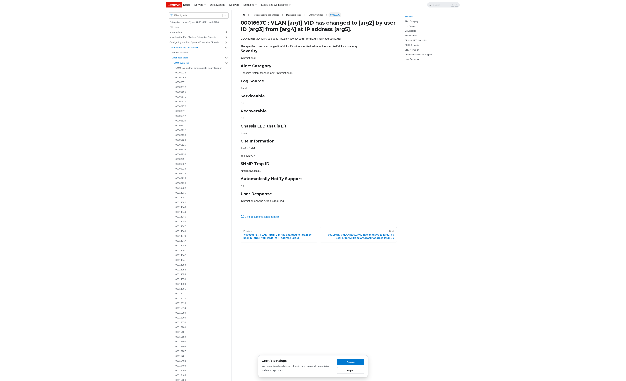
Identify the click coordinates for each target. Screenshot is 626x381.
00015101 (180, 332)
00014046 (180, 221)
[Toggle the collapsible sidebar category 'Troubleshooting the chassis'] (226, 47)
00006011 (180, 111)
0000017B (180, 106)
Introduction (176, 32)
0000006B (180, 77)
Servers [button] (198, 4)
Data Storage (217, 4)
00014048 (180, 231)
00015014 (180, 308)
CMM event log (181, 63)
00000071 (180, 82)
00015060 (180, 317)
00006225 (180, 178)
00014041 (180, 197)
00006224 (180, 173)
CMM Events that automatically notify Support (198, 68)
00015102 (180, 337)
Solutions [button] (248, 4)
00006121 (180, 125)
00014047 (180, 226)
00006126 (180, 149)
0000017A (180, 101)
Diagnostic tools (179, 57)
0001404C (180, 250)
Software (234, 4)
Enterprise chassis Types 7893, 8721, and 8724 (194, 22)
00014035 (180, 192)
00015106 (180, 346)
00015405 (180, 375)
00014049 (180, 236)
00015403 (180, 365)
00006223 (180, 168)
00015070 (180, 322)
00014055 (180, 274)
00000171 (180, 96)
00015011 (180, 293)
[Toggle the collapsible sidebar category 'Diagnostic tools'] (226, 57)
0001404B (180, 245)
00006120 (180, 120)
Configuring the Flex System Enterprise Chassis (194, 42)
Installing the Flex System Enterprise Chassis (193, 37)
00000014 (180, 72)
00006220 (180, 154)
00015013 (180, 303)
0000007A (180, 87)
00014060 (180, 284)
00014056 (180, 279)
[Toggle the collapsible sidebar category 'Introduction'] (226, 32)
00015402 (180, 361)
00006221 (180, 159)
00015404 (180, 370)
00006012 (180, 116)
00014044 (180, 212)
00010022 (180, 188)
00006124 (180, 140)
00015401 (180, 356)
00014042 (180, 202)
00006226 (180, 183)
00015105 (180, 341)
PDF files (174, 27)
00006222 (180, 164)
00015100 (180, 327)
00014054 (180, 269)
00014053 (180, 264)
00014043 (180, 207)
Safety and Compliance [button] (274, 4)
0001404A (180, 241)
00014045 (180, 216)
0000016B (180, 92)
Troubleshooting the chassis (184, 47)
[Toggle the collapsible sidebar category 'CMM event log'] (226, 63)
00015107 (180, 351)
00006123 (180, 135)
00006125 (180, 144)
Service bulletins (179, 52)
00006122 (180, 130)
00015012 (180, 298)
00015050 (180, 312)
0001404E (180, 260)
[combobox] (174, 15)
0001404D (180, 255)
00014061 (180, 289)
